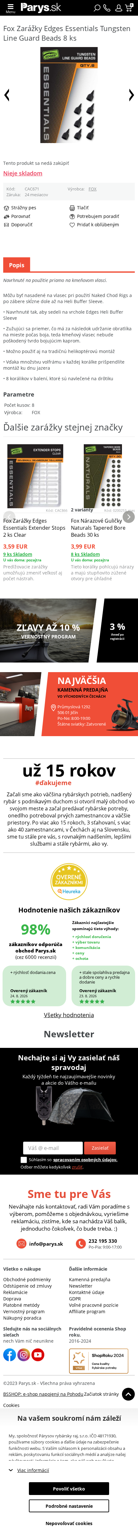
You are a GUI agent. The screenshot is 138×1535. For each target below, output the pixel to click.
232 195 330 (103, 1241)
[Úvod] (41, 8)
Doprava (12, 1299)
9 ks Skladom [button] (17, 554)
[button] (119, 8)
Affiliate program (87, 1311)
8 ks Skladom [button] (85, 554)
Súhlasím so (40, 1159)
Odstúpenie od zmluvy (27, 1286)
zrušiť (77, 1167)
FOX (93, 189)
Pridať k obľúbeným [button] (98, 225)
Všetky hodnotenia (69, 1015)
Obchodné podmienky (27, 1279)
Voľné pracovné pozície (93, 1305)
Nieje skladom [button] (22, 173)
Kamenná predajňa (89, 1279)
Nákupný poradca (22, 1318)
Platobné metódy (21, 1305)
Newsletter (80, 1286)
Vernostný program (24, 1311)
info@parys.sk (46, 1244)
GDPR (75, 1299)
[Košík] (129, 8)
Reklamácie (15, 1292)
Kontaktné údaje (86, 1292)
